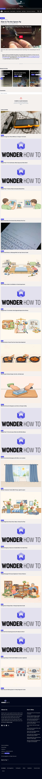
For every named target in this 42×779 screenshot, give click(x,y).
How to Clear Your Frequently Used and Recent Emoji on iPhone (33, 735)
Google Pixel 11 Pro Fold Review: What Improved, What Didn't (14, 162)
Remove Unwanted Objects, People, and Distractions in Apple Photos (33, 716)
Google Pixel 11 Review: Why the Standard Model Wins (12, 188)
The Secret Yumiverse (31, 11)
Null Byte (18, 8)
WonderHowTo (2, 8)
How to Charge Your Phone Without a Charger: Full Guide (13, 136)
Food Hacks (18, 11)
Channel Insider (37, 768)
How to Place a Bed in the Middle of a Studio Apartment (13, 284)
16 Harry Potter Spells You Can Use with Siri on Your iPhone (33, 723)
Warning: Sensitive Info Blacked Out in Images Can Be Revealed (33, 741)
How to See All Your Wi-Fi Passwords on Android (33, 713)
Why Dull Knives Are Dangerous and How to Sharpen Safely (14, 406)
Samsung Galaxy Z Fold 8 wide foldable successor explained (14, 657)
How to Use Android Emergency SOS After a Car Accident (13, 458)
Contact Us (3, 749)
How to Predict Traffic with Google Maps (33, 726)
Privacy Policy (3, 747)
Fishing (21, 6)
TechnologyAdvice (10, 768)
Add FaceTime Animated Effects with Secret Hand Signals (33, 729)
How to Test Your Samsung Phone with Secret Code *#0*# (33, 732)
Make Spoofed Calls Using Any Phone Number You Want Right (34, 738)
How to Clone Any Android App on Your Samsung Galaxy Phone (33, 719)
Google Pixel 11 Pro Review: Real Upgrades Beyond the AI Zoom (14, 310)
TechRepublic (18, 768)
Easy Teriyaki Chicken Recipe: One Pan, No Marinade (12, 374)
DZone (3, 770)
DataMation (29, 768)
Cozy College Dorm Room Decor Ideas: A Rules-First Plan (13, 521)
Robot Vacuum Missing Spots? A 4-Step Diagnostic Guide (13, 689)
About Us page (9, 722)
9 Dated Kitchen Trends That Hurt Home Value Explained (13, 342)
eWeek (24, 768)
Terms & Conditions (4, 745)
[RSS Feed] (8, 725)
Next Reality (14, 8)
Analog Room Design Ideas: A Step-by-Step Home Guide (13, 605)
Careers (5, 753)
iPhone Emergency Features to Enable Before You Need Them (14, 547)
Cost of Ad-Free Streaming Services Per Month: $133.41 (12, 631)
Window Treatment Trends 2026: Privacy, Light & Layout (13, 489)
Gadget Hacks (8, 8)
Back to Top (4, 760)
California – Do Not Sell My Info (7, 751)
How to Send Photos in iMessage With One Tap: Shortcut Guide (14, 252)
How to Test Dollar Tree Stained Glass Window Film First (13, 220)
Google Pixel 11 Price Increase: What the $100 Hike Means (13, 432)
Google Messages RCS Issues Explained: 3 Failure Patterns (13, 573)
